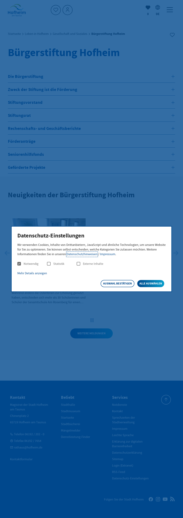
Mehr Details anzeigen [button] (32, 273)
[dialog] (91, 259)
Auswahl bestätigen (117, 283)
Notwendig (31, 264)
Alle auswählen (150, 283)
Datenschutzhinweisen (82, 254)
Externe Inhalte (93, 264)
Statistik (58, 264)
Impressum (107, 254)
